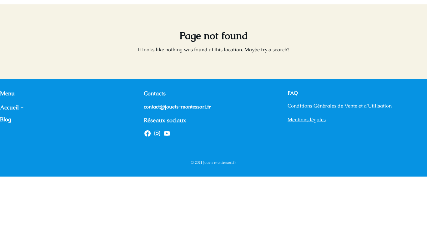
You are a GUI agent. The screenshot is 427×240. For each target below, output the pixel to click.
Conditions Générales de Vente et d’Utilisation (340, 105)
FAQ (293, 93)
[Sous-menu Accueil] (22, 107)
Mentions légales (307, 119)
